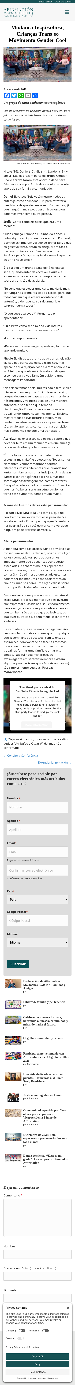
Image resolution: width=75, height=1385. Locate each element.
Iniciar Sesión (45, 1)
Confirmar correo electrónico (24, 878)
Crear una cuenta (63, 1)
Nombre (9, 1246)
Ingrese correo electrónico (23, 860)
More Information (36, 725)
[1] (5, 739)
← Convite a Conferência (20, 755)
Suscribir (18, 964)
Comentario (12, 1195)
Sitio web (9, 1290)
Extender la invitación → (55, 762)
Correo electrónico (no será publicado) (29, 1268)
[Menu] (67, 12)
